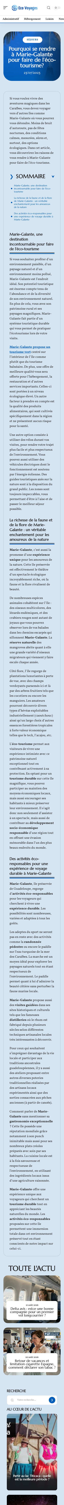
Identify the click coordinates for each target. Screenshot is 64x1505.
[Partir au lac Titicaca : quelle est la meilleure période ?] (32, 1452)
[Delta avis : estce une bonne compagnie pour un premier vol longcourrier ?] (32, 1299)
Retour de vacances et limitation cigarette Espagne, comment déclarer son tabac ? (32, 1364)
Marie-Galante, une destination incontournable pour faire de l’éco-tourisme (32, 188)
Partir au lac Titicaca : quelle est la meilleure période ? (32, 1477)
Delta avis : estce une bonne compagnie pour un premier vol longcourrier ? (32, 1312)
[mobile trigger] (6, 7)
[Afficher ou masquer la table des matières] (49, 177)
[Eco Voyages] (24, 7)
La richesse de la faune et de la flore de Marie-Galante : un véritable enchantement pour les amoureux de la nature (33, 202)
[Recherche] (48, 7)
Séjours (32, 39)
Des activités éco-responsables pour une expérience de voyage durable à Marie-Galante (33, 216)
